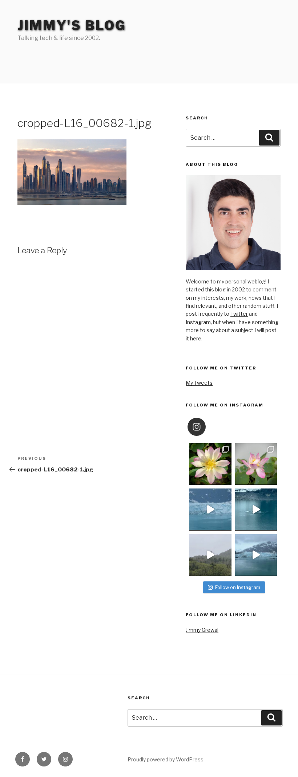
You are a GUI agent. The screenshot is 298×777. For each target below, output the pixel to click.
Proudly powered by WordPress (166, 759)
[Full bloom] (210, 464)
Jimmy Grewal (202, 630)
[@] (207, 427)
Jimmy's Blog (71, 25)
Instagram (198, 322)
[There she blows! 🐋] (256, 509)
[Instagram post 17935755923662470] (256, 555)
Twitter (239, 314)
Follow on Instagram (237, 587)
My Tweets (199, 383)
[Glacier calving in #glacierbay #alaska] (210, 509)
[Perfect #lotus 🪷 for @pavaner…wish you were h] (256, 464)
